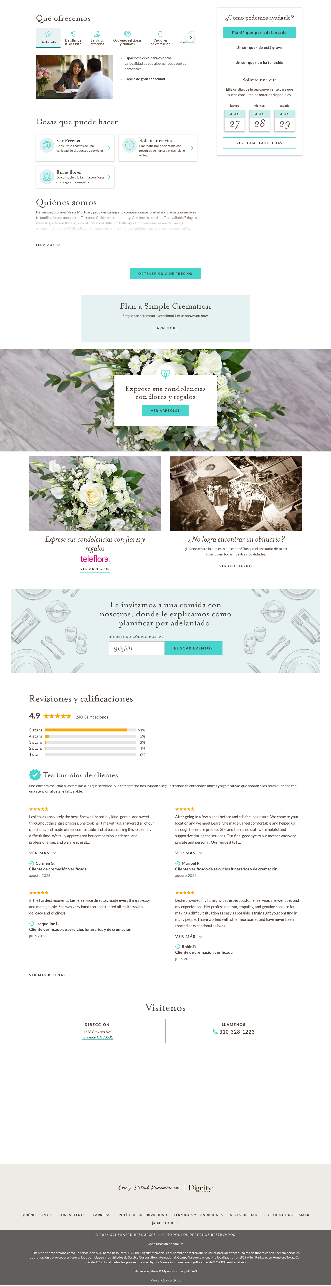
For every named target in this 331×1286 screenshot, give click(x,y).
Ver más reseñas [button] (47, 975)
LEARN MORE (165, 328)
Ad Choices (167, 1223)
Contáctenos (72, 1215)
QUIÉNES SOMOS (37, 1215)
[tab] (48, 38)
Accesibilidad (244, 1215)
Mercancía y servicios (165, 1280)
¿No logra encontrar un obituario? (236, 539)
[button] (158, 147)
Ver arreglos (95, 569)
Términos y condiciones (198, 1215)
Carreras (102, 1215)
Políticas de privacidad (143, 1215)
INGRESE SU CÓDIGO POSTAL (136, 637)
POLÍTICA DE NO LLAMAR (287, 1215)
